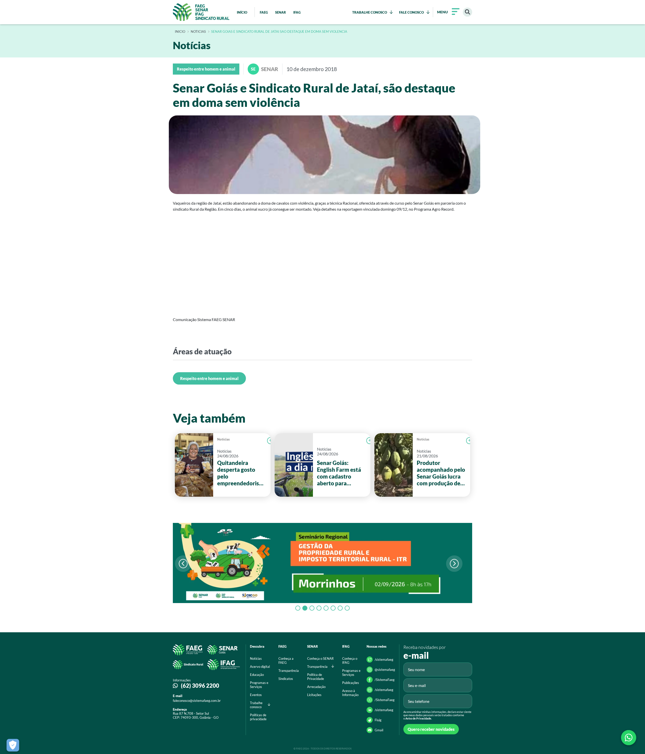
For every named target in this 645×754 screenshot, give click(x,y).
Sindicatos (285, 679)
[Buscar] (467, 12)
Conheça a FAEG (286, 660)
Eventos (256, 695)
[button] (454, 563)
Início (180, 31)
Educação (257, 675)
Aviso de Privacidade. (418, 718)
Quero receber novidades (431, 729)
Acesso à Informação (350, 693)
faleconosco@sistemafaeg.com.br (197, 701)
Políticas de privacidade (258, 717)
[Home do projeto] (201, 12)
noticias (198, 31)
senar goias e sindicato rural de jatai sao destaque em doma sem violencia (279, 31)
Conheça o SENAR (320, 658)
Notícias (223, 439)
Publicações (350, 683)
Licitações (314, 695)
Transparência (288, 671)
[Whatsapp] (628, 737)
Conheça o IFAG (349, 660)
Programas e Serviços (259, 685)
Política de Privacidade (315, 677)
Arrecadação (316, 687)
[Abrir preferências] (13, 745)
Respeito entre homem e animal (209, 378)
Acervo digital (260, 667)
